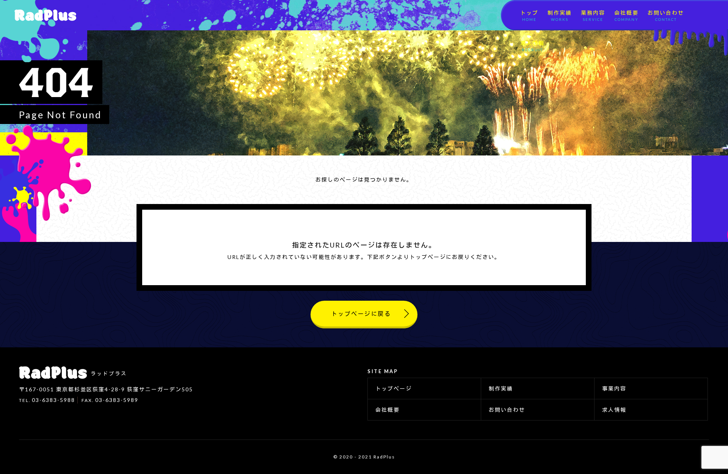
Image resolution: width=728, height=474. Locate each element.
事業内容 (614, 388)
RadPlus (42, 15)
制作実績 (560, 15)
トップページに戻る (361, 313)
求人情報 (532, 46)
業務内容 (593, 15)
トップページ (393, 388)
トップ (529, 15)
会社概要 (626, 15)
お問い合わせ (666, 15)
